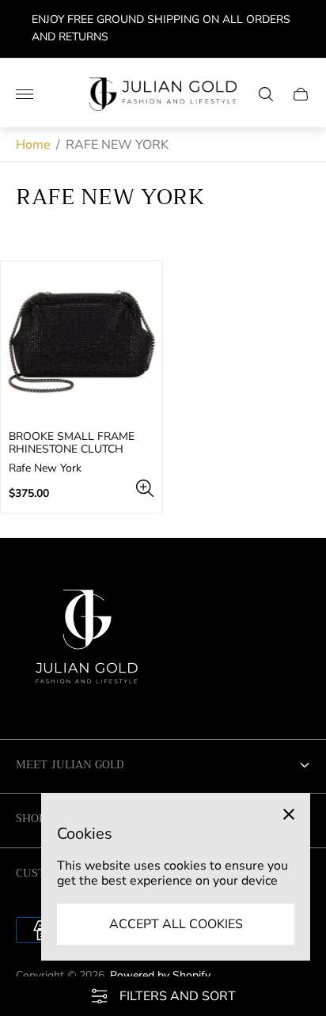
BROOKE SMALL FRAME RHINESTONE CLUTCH (72, 443)
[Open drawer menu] (24, 94)
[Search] (265, 94)
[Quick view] (144, 488)
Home (33, 145)
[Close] (288, 814)
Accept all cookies (176, 924)
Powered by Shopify (160, 975)
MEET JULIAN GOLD (69, 764)
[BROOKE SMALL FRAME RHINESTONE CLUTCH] (81, 342)
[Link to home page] (87, 642)
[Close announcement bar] (302, 29)
